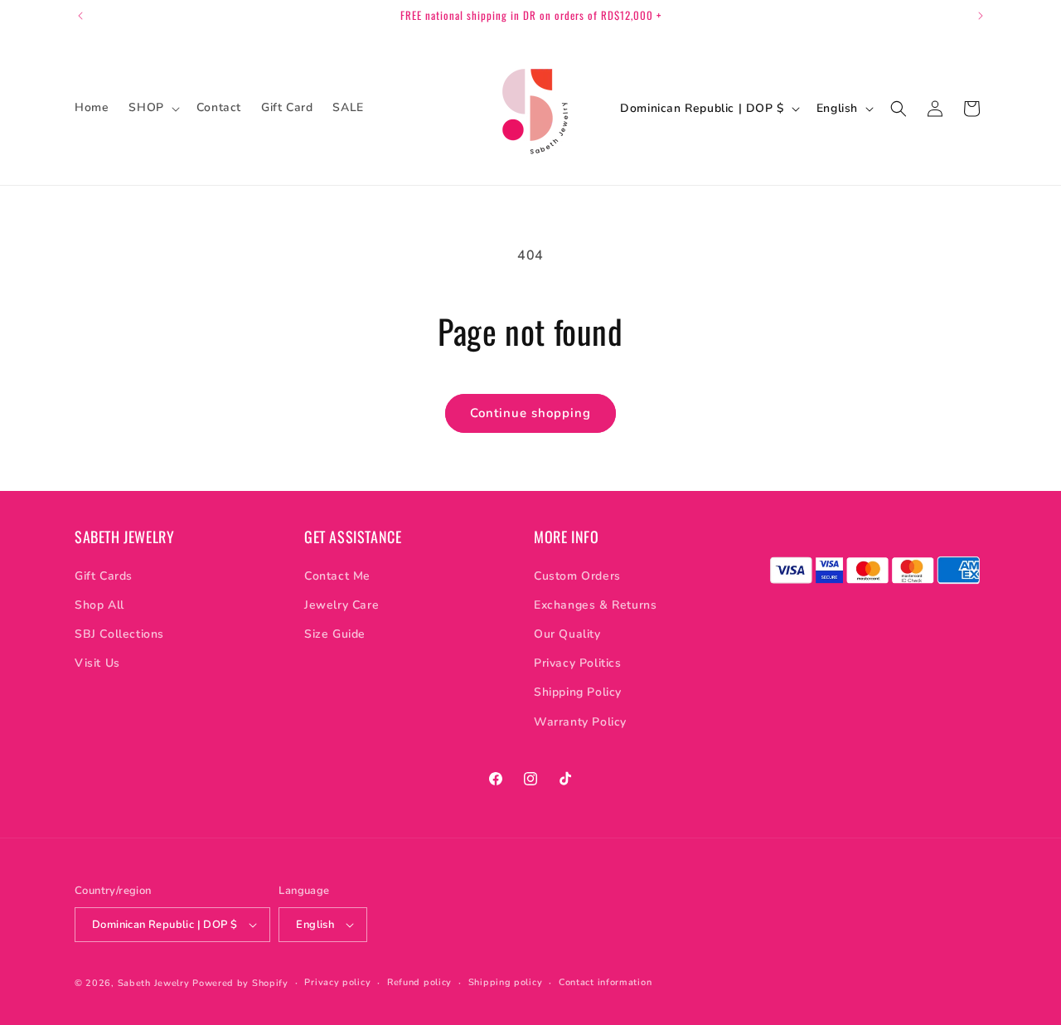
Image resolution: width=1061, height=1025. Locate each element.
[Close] (804, 388)
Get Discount (675, 589)
